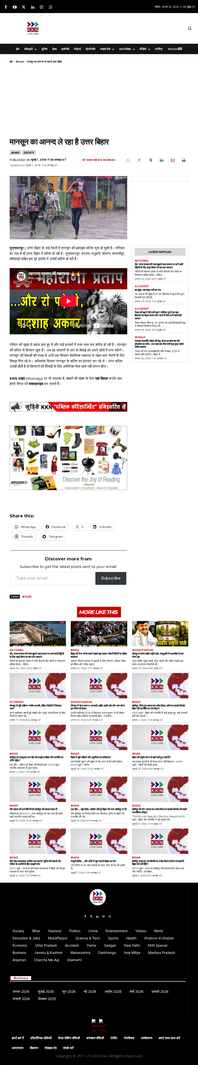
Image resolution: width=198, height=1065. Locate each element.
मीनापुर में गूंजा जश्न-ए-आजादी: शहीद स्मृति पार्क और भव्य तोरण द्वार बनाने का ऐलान (98, 707)
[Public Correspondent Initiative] (68, 407)
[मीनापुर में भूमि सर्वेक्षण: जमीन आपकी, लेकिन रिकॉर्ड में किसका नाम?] (38, 685)
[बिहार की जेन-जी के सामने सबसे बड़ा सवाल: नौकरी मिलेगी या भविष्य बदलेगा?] (99, 633)
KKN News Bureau (100, 160)
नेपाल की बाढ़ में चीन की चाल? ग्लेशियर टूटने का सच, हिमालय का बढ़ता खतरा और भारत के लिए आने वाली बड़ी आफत (158, 315)
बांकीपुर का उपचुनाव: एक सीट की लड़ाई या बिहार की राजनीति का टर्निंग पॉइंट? (36, 759)
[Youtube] (14, 7)
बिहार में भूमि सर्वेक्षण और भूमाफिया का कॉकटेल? (91, 757)
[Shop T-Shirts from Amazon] (68, 458)
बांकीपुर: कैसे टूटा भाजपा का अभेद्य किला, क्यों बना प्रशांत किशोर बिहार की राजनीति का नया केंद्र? (158, 707)
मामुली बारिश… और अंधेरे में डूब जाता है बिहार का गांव (93, 861)
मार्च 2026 (136, 991)
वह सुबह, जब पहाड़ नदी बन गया (148, 290)
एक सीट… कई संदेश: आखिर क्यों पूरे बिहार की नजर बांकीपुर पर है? (99, 809)
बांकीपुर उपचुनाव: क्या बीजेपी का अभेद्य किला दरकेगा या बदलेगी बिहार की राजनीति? (158, 862)
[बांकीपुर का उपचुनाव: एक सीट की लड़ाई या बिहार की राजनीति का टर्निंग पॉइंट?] (38, 737)
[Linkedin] (32, 7)
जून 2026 (69, 991)
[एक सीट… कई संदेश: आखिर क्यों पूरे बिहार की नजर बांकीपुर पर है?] (99, 789)
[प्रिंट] (183, 160)
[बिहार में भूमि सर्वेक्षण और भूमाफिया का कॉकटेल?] (99, 737)
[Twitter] (23, 7)
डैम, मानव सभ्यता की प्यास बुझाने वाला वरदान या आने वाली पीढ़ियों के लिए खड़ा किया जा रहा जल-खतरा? (159, 266)
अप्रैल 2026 (113, 991)
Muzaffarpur (142, 650)
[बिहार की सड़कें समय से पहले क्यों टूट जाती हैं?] (160, 737)
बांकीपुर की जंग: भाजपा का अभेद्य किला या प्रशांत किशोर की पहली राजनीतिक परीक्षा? (159, 811)
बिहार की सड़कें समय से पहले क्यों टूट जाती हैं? (151, 757)
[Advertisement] (124, 27)
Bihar (20, 61)
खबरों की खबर (75, 378)
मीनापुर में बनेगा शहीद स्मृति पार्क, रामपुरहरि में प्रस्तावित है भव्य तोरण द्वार (158, 655)
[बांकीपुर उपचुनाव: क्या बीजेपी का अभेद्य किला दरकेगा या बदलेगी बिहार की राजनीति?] (160, 841)
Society (28, 152)
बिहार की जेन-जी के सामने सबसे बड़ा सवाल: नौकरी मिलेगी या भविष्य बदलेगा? (99, 655)
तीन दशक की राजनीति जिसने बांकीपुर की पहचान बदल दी (33, 809)
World (140, 337)
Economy (17, 702)
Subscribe (110, 578)
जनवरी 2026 (21, 999)
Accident (142, 286)
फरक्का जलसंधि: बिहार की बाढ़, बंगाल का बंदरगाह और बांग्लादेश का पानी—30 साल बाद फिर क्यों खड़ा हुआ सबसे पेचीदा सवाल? (159, 344)
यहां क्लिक (101, 378)
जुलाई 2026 (46, 991)
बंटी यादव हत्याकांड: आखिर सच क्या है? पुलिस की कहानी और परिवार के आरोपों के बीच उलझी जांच (35, 862)
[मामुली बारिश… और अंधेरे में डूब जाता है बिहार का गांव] (99, 841)
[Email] (172, 160)
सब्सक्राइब (36, 383)
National (142, 260)
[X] (150, 160)
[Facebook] (5, 7)
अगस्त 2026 (21, 991)
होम (11, 61)
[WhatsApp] (128, 160)
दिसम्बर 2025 (47, 999)
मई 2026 (90, 991)
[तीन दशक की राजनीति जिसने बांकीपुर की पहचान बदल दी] (38, 789)
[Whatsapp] (50, 7)
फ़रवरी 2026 (160, 991)
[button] (190, 28)
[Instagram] (41, 7)
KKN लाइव (17, 378)
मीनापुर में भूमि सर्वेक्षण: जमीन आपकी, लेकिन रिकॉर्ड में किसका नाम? (35, 707)
